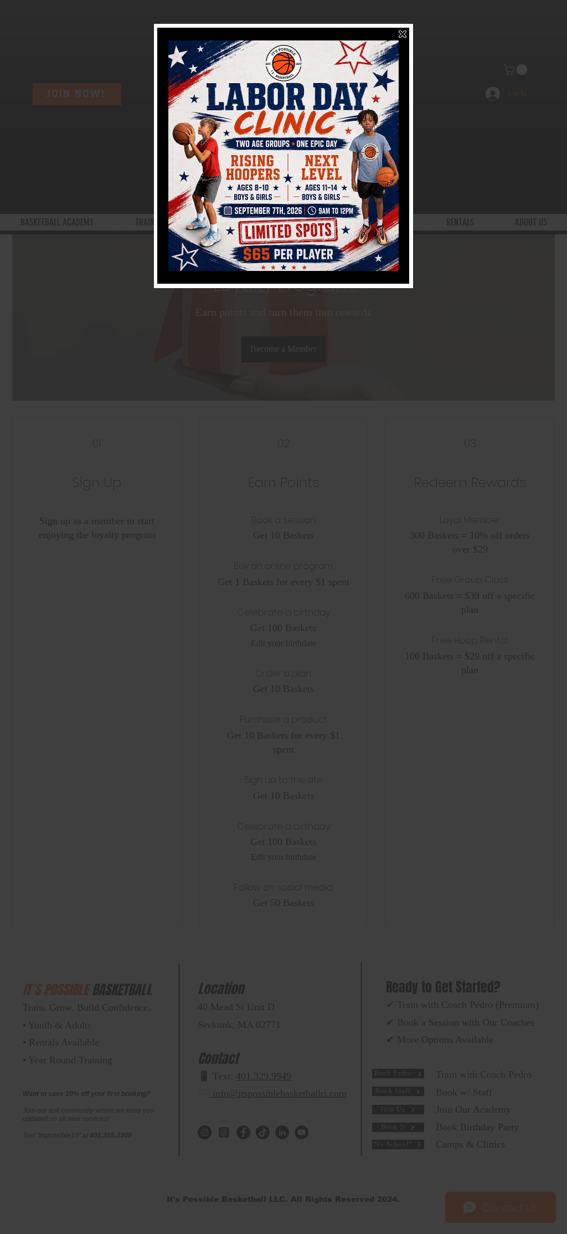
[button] (402, 34)
